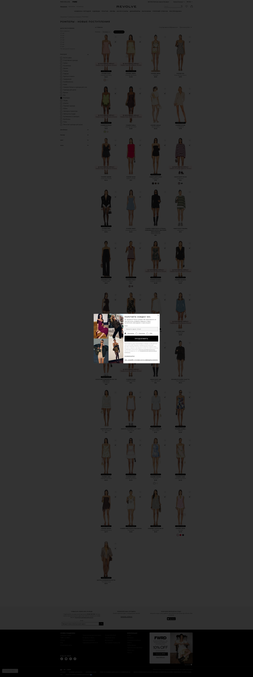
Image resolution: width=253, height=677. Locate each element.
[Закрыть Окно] (158, 315)
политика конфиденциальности (147, 349)
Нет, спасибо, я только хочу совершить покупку (141, 360)
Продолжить (141, 339)
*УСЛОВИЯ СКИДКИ (130, 356)
